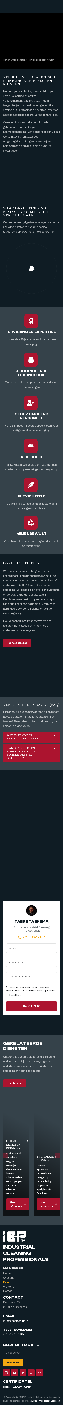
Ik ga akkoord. (15, 995)
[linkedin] (23, 1372)
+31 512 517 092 (14, 1334)
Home (6, 60)
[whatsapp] (31, 1372)
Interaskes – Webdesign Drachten (43, 1401)
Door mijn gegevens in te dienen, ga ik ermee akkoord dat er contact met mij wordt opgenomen (31, 989)
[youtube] (14, 1372)
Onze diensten (18, 60)
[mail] (39, 1372)
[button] (31, 737)
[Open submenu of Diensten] (58, 1282)
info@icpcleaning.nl (16, 1321)
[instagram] (6, 1372)
